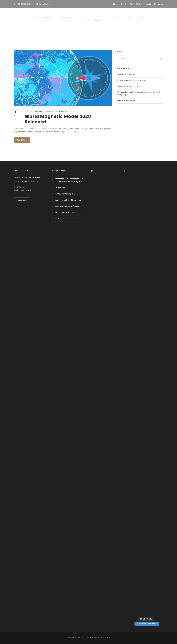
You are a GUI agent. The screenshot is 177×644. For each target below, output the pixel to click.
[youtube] (121, 4)
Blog (129, 17)
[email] (114, 4)
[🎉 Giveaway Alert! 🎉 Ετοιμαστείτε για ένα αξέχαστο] (135, 448)
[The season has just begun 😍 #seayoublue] (157, 605)
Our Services (64, 17)
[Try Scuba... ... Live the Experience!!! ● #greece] (135, 185)
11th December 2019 (34, 111)
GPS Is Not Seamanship (126, 100)
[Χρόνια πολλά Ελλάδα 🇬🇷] (157, 305)
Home (35, 17)
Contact (140, 17)
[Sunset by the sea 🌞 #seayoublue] (146, 602)
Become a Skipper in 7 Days (67, 206)
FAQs (57, 218)
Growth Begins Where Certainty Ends (132, 80)
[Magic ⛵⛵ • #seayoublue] (135, 602)
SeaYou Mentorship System (66, 194)
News (65, 111)
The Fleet (117, 17)
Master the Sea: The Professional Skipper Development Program (69, 180)
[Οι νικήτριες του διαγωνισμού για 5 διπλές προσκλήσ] (146, 235)
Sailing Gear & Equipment (66, 212)
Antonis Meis (60, 188)
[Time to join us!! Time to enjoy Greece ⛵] (146, 308)
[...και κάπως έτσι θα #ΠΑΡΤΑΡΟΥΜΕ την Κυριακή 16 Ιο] (157, 211)
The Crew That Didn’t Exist (127, 86)
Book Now (21, 200)
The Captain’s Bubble (125, 74)
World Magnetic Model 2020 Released (58, 119)
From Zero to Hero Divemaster (68, 200)
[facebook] (117, 4)
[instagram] (125, 4)
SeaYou (50, 111)
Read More (22, 140)
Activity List (48, 17)
